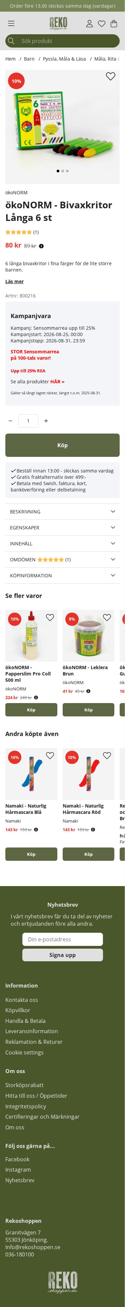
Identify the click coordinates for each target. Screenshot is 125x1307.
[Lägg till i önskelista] (111, 76)
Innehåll (21, 543)
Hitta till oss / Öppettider (36, 1095)
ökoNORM (16, 192)
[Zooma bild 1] (62, 127)
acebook (18, 1159)
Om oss (14, 1127)
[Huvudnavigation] (11, 23)
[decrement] (10, 421)
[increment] (46, 421)
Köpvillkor (17, 1010)
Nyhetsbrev (19, 1180)
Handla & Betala (25, 1021)
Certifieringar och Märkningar (42, 1116)
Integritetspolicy (25, 1106)
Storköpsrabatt (24, 1085)
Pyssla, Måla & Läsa (64, 59)
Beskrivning (25, 511)
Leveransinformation (31, 1031)
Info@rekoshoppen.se (32, 1247)
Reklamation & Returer (34, 1041)
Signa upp (62, 955)
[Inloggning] (89, 23)
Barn (29, 59)
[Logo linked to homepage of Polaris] (58, 23)
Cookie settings (24, 1052)
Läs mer (14, 281)
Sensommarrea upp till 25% (64, 328)
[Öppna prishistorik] (41, 246)
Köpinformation (31, 575)
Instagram (18, 1169)
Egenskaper (24, 527)
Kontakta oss (21, 1000)
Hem (10, 59)
